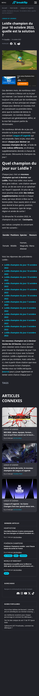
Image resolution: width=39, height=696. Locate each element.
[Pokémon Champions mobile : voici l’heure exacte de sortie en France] (19, 550)
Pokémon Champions (13, 543)
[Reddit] (18, 43)
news (16, 556)
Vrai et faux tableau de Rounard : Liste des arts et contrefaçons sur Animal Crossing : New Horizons (19, 611)
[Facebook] (11, 43)
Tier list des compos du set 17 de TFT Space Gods (19, 621)
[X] (15, 43)
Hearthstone (10, 528)
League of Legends (27, 8)
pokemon (23, 556)
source (6, 371)
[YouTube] (25, 593)
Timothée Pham (17, 474)
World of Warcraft (12, 561)
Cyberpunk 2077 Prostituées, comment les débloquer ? (19, 627)
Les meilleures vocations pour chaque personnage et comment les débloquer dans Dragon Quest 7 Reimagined (18, 616)
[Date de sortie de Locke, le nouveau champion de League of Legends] (19, 459)
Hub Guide (13, 8)
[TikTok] (33, 593)
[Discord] (18, 593)
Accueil (4, 8)
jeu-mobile (8, 556)
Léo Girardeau (17, 438)
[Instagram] (22, 593)
